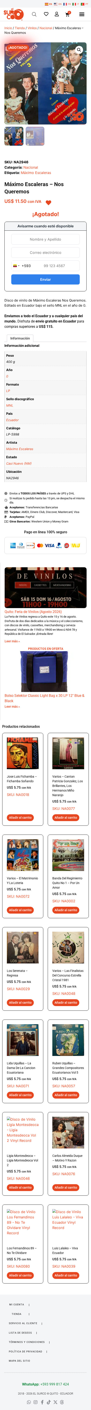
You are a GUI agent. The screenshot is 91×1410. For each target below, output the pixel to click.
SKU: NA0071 (21, 1074)
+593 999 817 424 (45, 1384)
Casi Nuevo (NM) (19, 463)
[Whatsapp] (29, 1402)
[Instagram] (35, 1402)
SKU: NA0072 (22, 888)
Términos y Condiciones (27, 1342)
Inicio (8, 28)
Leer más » (12, 641)
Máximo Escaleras (36, 172)
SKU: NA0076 (67, 1165)
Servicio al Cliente (23, 1323)
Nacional (46, 28)
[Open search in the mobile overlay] (34, 14)
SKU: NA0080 (22, 1257)
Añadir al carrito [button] (20, 817)
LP (8, 391)
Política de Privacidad (25, 1351)
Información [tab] (20, 338)
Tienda (20, 28)
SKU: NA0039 (65, 1257)
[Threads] (62, 1402)
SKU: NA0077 (67, 793)
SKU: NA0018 (22, 786)
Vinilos (32, 28)
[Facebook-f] (42, 1402)
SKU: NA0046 (22, 1167)
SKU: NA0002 (67, 890)
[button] (82, 14)
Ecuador (12, 420)
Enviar (45, 279)
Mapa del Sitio (19, 1360)
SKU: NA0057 (68, 1074)
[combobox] (21, 266)
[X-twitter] (55, 1402)
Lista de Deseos (20, 1332)
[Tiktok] (49, 1402)
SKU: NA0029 (19, 980)
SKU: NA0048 (67, 982)
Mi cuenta (16, 1304)
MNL (9, 405)
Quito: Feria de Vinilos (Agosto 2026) (33, 612)
